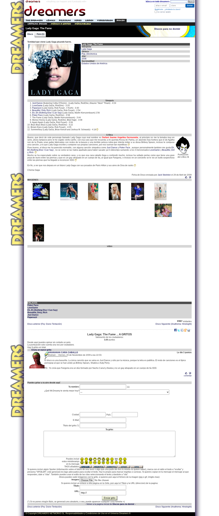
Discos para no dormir (167, 29)
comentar (188, 376)
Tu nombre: (73, 387)
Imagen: (75, 479)
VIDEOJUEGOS (105, 20)
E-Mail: (76, 420)
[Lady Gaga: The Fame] (54, 44)
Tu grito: (109, 429)
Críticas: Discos (37, 24)
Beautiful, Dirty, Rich (41, 110)
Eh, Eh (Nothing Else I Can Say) (47, 113)
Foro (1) (40, 34)
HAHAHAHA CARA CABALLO (63, 352)
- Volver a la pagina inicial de (110, 504)
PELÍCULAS (65, 20)
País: (109, 415)
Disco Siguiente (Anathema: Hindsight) (174, 324)
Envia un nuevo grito (41, 350)
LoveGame (37, 105)
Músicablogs (83, 24)
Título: (76, 486)
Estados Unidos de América (94, 63)
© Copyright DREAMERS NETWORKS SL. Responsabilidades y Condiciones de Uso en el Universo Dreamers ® (78, 513)
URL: (76, 491)
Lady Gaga (87, 49)
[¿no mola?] (190, 177)
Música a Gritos (61, 24)
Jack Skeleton (164, 175)
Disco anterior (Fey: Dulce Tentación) (44, 324)
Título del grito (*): (71, 425)
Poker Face (37, 115)
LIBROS (89, 20)
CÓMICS (50, 20)
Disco (30, 34)
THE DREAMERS (34, 20)
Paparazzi (37, 108)
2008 (84, 58)
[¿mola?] (186, 177)
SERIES (78, 20)
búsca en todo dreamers (158, 1)
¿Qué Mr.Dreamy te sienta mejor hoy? (61, 391)
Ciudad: (75, 414)
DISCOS (121, 20)
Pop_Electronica (89, 54)
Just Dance (37, 103)
